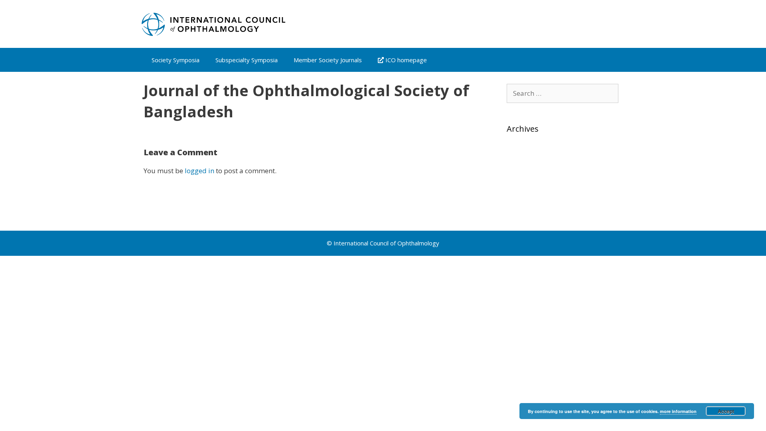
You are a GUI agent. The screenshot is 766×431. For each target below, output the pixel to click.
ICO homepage (405, 60)
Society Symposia (175, 60)
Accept (726, 411)
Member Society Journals (328, 60)
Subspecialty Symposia (246, 60)
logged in (199, 170)
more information (678, 411)
